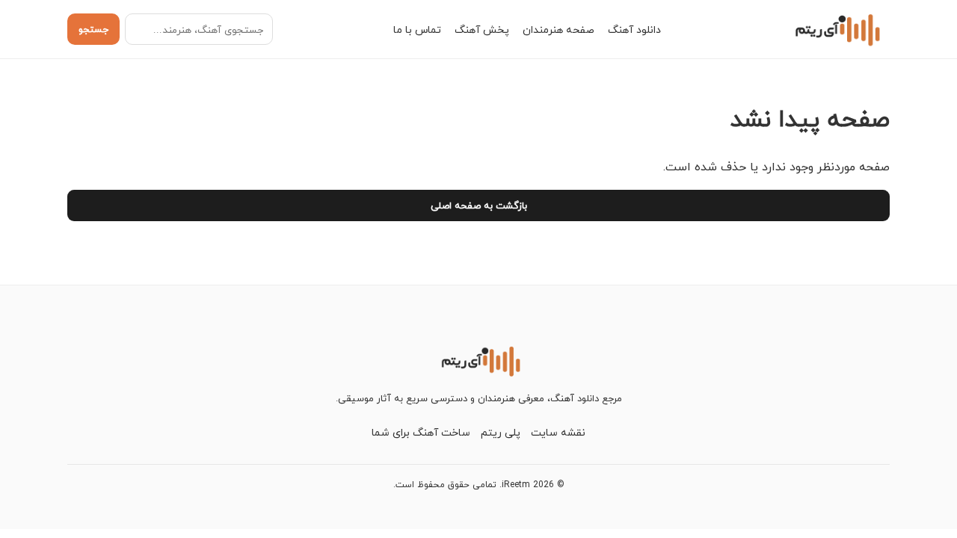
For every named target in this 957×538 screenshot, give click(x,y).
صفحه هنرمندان (558, 29)
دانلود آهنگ (634, 29)
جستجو (93, 29)
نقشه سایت (558, 432)
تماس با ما (417, 29)
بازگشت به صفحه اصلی (479, 205)
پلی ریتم (500, 432)
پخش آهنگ (482, 29)
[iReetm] (835, 29)
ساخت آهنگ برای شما (421, 432)
